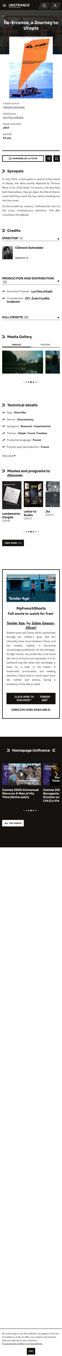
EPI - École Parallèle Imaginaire (28, 300)
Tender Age (16, 623)
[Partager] (48, 158)
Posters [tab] (45, 344)
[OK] (31, 1351)
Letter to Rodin (30, 513)
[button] (38, 355)
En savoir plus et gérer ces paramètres (22, 1343)
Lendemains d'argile (11, 515)
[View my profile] (55, 6)
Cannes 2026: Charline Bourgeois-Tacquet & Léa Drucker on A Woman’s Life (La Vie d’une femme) (24, 795)
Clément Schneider (14, 107)
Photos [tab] (16, 344)
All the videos (12, 823)
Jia (47, 511)
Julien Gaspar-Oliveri (40, 625)
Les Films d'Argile (13, 117)
